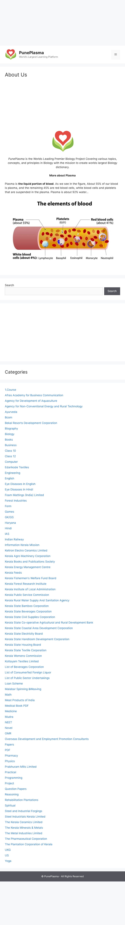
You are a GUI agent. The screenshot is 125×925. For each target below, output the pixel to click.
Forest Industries (16, 500)
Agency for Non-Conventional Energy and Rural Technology (44, 406)
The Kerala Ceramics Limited (23, 822)
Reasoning (12, 794)
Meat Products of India (20, 700)
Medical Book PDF (17, 705)
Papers (9, 744)
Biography (11, 428)
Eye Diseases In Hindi (19, 489)
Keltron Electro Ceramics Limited (26, 550)
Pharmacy (11, 755)
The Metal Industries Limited (23, 833)
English (9, 478)
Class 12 (10, 456)
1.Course (10, 389)
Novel (8, 727)
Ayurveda (11, 412)
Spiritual (10, 805)
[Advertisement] (62, 23)
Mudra (9, 716)
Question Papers (16, 788)
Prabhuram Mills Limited (21, 766)
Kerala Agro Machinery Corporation (27, 556)
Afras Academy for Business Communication (34, 395)
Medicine (11, 711)
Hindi (8, 528)
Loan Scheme (14, 683)
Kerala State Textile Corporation (25, 650)
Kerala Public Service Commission (27, 594)
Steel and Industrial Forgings (23, 811)
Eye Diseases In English (20, 484)
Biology (9, 434)
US (7, 855)
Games (9, 511)
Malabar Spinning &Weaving (23, 689)
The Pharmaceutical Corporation (26, 838)
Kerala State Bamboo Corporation (27, 606)
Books (9, 439)
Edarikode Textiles (17, 467)
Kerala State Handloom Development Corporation (37, 639)
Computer (11, 461)
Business (11, 445)
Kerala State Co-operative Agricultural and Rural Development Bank (49, 622)
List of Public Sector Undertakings (27, 678)
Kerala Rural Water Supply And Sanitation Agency (37, 600)
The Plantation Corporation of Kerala (28, 844)
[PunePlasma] (10, 54)
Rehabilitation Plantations (21, 800)
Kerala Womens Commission (23, 655)
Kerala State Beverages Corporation (28, 611)
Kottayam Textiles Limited (22, 661)
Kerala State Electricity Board (24, 633)
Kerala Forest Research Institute (25, 583)
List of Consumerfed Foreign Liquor (28, 672)
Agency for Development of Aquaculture (31, 400)
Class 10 (10, 450)
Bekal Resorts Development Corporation (31, 423)
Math (8, 694)
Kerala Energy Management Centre (27, 567)
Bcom (8, 417)
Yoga (8, 861)
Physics (10, 761)
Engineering (12, 472)
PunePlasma (31, 52)
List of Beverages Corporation (24, 667)
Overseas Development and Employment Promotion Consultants (47, 739)
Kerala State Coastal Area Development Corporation (39, 628)
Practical (10, 772)
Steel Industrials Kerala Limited (25, 816)
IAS (7, 533)
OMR (8, 733)
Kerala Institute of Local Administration (30, 589)
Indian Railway (14, 539)
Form (8, 506)
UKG (8, 849)
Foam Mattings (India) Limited (24, 495)
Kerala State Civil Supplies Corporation (30, 617)
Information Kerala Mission (22, 545)
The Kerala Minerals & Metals (24, 827)
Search (9, 285)
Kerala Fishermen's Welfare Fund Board (30, 578)
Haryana (10, 522)
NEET (8, 722)
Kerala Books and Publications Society (30, 561)
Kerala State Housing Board (23, 644)
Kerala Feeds (13, 572)
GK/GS (9, 517)
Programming (13, 777)
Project (9, 783)
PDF (7, 750)
